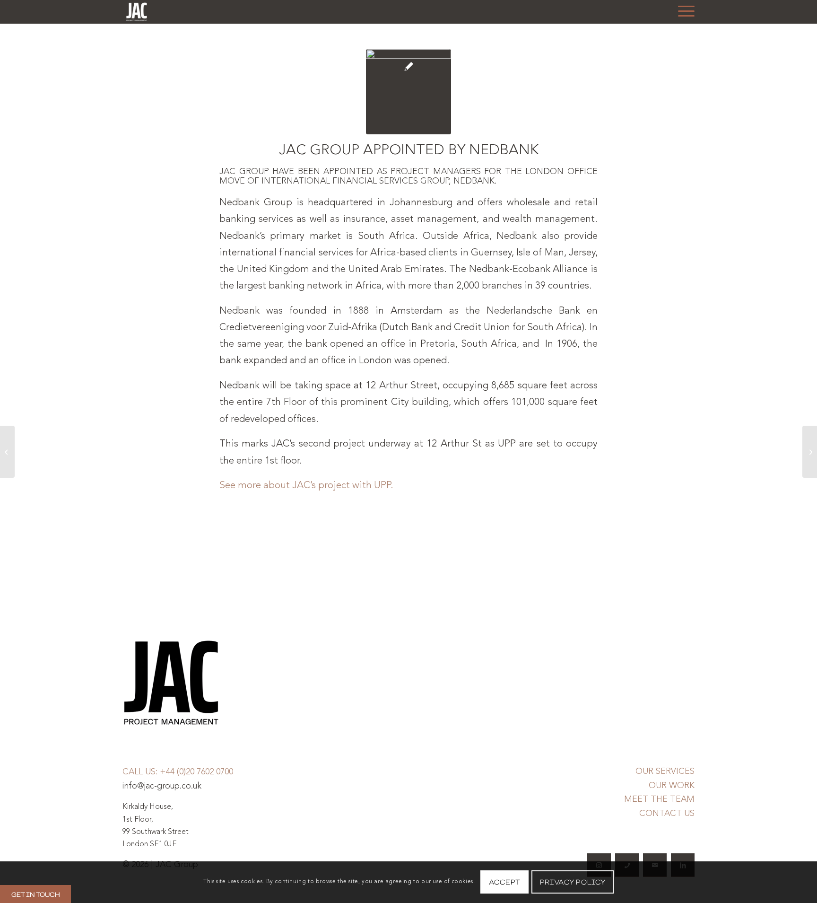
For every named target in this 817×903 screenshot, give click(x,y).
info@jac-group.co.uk (161, 786)
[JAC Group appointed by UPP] (7, 452)
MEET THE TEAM (659, 799)
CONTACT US (667, 813)
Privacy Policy (573, 881)
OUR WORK (672, 785)
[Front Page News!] (809, 452)
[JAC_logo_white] (136, 11)
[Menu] (683, 12)
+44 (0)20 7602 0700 (196, 772)
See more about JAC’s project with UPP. (306, 486)
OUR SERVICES (665, 771)
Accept (505, 881)
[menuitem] (683, 12)
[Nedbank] (408, 91)
